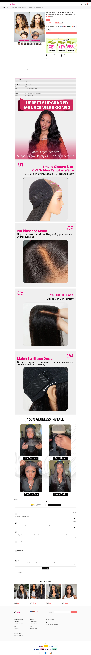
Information (32, 617)
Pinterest (63, 59)
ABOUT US (32, 619)
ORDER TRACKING (17, 630)
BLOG (31, 626)
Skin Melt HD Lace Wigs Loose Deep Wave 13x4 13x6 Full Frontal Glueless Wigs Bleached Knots (37, 600)
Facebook (57, 59)
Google (60, 59)
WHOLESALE (16, 628)
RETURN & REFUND (33, 623)
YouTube (35, 611)
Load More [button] (45, 568)
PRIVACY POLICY (17, 624)
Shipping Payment (18, 572)
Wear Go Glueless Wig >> (9, 1)
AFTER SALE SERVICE (34, 621)
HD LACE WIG (8, 7)
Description (17, 65)
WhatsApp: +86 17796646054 (53, 621)
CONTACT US (32, 624)
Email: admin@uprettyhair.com (53, 624)
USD (82, 1)
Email (62, 59)
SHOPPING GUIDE (17, 621)
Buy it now (61, 36)
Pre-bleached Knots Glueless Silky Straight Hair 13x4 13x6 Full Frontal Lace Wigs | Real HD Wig (21, 600)
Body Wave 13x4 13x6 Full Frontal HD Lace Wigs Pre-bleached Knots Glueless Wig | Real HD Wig (53, 600)
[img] (17, 512)
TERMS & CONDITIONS (18, 623)
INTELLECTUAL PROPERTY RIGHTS (20, 635)
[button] (48, 16)
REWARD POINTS (33, 628)
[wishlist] (43, 13)
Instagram (33, 611)
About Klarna (16, 631)
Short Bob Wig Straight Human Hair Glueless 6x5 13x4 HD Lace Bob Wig (68, 600)
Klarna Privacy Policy (17, 633)
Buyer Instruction (18, 617)
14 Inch (52, 19)
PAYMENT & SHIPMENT (18, 619)
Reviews (16, 499)
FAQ (15, 626)
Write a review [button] (55, 505)
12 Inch (48, 19)
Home (4, 7)
